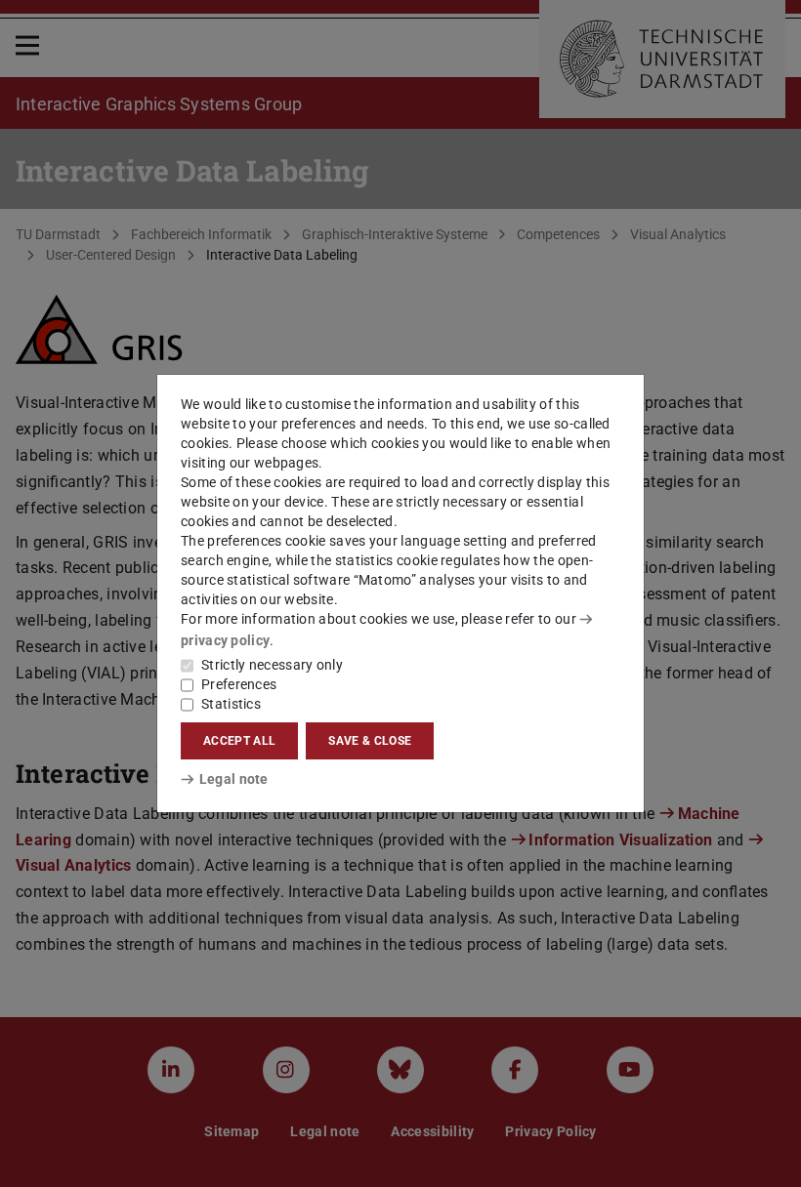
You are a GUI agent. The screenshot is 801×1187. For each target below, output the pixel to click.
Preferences (238, 684)
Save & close (369, 741)
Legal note (234, 779)
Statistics (231, 704)
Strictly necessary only (272, 665)
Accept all (239, 741)
